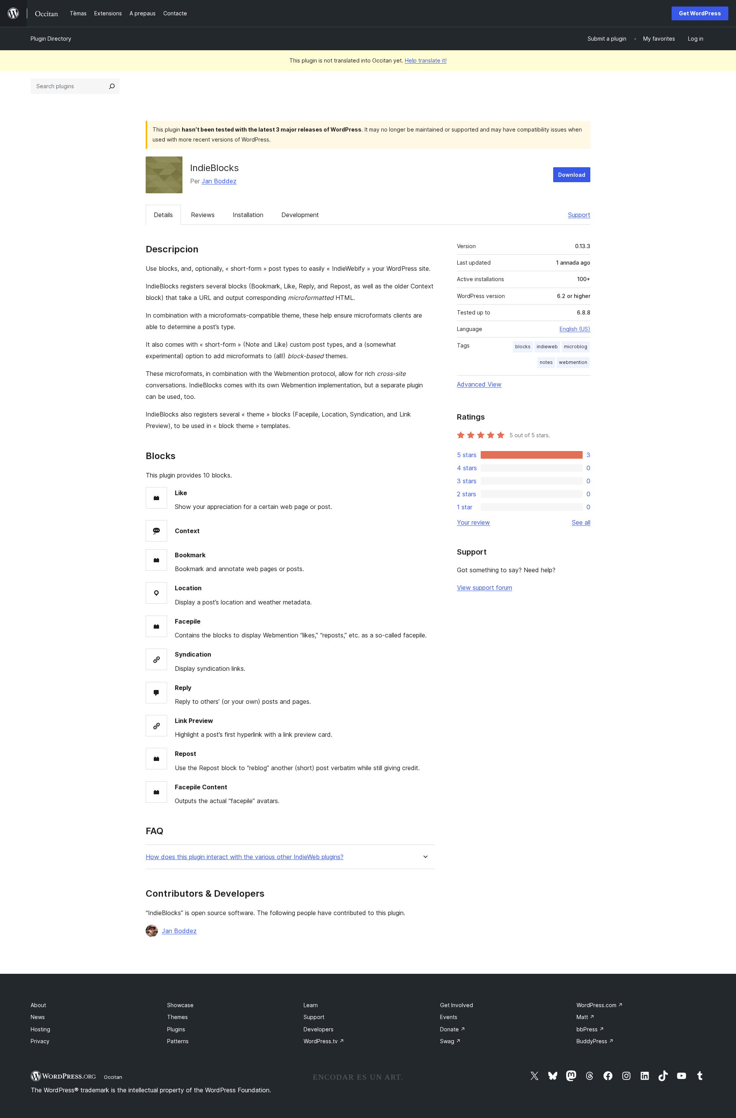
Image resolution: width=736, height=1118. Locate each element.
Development (300, 215)
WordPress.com (600, 1005)
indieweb (547, 346)
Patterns (178, 1041)
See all (581, 522)
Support (579, 215)
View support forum (484, 587)
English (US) (575, 329)
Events (448, 1017)
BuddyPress (595, 1041)
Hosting (40, 1029)
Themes (177, 1017)
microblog (575, 346)
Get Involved (456, 1005)
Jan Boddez (219, 181)
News (38, 1017)
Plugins (176, 1029)
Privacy (40, 1041)
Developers (319, 1029)
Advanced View (479, 384)
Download (571, 174)
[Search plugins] (112, 86)
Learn (311, 1005)
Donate (452, 1029)
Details (163, 215)
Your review (473, 522)
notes (546, 362)
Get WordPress (700, 13)
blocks (523, 346)
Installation (248, 215)
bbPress (590, 1029)
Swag (450, 1041)
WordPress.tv (324, 1041)
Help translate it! (426, 60)
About (38, 1005)
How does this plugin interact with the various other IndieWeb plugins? (244, 857)
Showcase (180, 1005)
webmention (573, 362)
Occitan (113, 1077)
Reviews (203, 215)
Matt (586, 1017)
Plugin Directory (51, 38)
